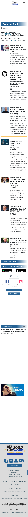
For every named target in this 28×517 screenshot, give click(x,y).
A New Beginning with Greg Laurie (17, 110)
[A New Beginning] (5, 110)
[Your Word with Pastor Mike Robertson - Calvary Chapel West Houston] (5, 74)
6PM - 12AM (21, 40)
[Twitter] (13, 114)
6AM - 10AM (16, 38)
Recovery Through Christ (18, 241)
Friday (3, 36)
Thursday (16, 34)
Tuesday (12, 32)
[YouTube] (11, 89)
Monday (4, 32)
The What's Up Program (16, 48)
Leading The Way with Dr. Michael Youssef (17, 181)
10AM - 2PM (4, 40)
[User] (16, 462)
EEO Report (18, 484)
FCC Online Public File (14, 488)
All (1, 38)
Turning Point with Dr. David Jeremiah (18, 209)
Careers (25, 498)
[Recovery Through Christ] (5, 240)
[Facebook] (7, 281)
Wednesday (6, 34)
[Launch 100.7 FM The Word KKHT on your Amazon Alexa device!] (14, 276)
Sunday (20, 36)
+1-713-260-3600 (16, 476)
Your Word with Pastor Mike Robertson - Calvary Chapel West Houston (17, 77)
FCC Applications (7, 498)
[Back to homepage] (15, 3)
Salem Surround (17, 498)
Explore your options (13, 290)
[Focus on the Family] (5, 142)
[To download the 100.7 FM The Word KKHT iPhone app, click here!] (21, 270)
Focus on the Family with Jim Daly (16, 143)
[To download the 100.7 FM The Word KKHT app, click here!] (7, 270)
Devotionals (7, 326)
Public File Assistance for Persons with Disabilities (14, 493)
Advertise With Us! (14, 293)
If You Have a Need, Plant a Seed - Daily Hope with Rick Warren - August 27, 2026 (13, 331)
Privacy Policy (23, 481)
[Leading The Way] (5, 180)
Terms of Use (10, 484)
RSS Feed (5, 28)
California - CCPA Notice (10, 481)
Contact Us (14, 478)
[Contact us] (21, 461)
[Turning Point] (5, 208)
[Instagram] (15, 114)
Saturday (12, 36)
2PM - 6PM (13, 40)
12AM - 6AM (7, 38)
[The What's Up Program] (5, 48)
